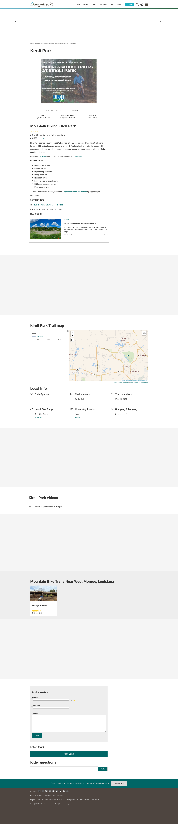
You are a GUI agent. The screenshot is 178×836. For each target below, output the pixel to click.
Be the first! (79, 399)
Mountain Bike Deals (91, 800)
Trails (78, 4)
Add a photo (65, 110)
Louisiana (58, 43)
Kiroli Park (73, 43)
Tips (93, 4)
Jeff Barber (42, 156)
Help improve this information (75, 191)
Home (32, 43)
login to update (120, 402)
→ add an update (78, 156)
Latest (119, 4)
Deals (112, 4)
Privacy (66, 804)
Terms (61, 804)
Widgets (60, 795)
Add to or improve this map (121, 382)
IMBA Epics (65, 800)
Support (130, 4)
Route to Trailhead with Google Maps (48, 204)
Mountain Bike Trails (40, 43)
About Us (42, 795)
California (67, 220)
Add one (77, 417)
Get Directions (52, 110)
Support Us (51, 795)
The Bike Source (42, 414)
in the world (42, 138)
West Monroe (65, 43)
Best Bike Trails (54, 800)
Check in (85, 110)
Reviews (86, 4)
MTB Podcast (42, 800)
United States (50, 43)
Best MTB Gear (76, 800)
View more (38, 417)
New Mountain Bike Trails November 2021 (81, 224)
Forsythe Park (39, 605)
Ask (103, 768)
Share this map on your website (139, 382)
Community (103, 4)
